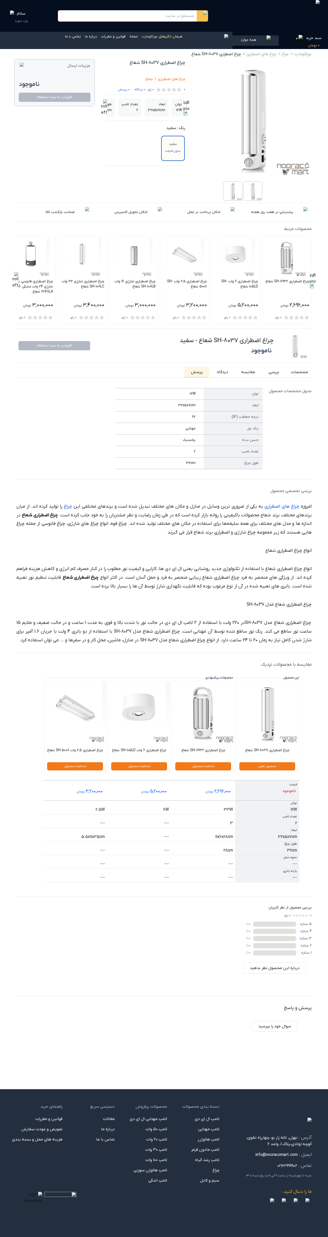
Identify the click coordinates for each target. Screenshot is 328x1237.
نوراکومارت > (301, 54)
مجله (134, 36)
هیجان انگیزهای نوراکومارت (162, 36)
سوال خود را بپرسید (274, 1026)
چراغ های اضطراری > (259, 54)
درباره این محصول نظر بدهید (275, 968)
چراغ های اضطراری (171, 79)
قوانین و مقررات (113, 36)
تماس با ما (73, 36)
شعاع (149, 79)
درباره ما (91, 36)
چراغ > (283, 54)
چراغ (68, 506)
